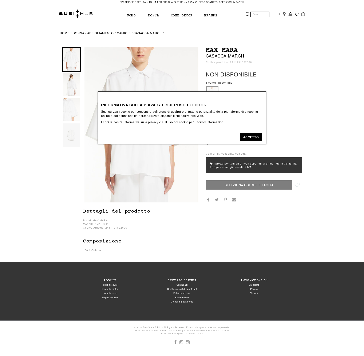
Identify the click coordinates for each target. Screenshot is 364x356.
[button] (251, 137)
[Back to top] (352, 344)
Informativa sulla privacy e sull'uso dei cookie (155, 122)
